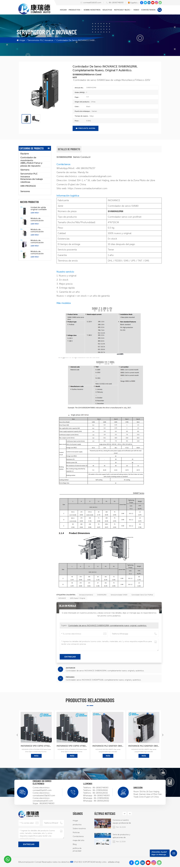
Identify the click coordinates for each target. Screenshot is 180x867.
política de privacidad (77, 849)
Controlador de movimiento (28, 159)
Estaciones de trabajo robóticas (31, 180)
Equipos (24, 153)
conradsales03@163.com (44, 795)
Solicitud (107, 10)
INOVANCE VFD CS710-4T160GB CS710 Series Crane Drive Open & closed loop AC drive (72, 746)
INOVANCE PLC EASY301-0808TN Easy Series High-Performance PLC (107, 746)
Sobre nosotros (92, 10)
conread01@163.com (92, 2)
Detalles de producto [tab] (69, 149)
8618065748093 (47, 803)
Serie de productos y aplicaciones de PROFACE (121, 836)
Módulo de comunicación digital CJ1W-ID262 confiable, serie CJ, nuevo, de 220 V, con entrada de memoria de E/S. (39, 230)
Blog (75, 844)
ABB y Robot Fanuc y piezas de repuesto (31, 164)
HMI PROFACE (28, 186)
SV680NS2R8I (101, 595)
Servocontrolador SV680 (119, 595)
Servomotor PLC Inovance (40, 40)
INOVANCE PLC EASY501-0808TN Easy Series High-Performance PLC (143, 746)
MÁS (36, 756)
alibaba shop (114, 862)
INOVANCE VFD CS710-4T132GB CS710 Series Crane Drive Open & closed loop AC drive (36, 746)
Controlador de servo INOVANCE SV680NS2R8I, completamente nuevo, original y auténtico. (107, 625)
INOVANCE (62, 598)
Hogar (63, 10)
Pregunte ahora (86, 128)
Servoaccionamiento (86, 595)
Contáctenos (148, 10)
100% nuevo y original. (78, 598)
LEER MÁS (34, 213)
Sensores (25, 191)
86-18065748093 (116, 2)
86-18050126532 (100, 793)
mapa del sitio (78, 840)
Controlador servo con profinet (142, 595)
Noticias (76, 832)
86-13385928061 (100, 790)
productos (74, 10)
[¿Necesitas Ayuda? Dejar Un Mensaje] (174, 853)
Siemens (24, 170)
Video (136, 10)
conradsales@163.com (43, 801)
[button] (163, 735)
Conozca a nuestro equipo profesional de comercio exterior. (122, 821)
